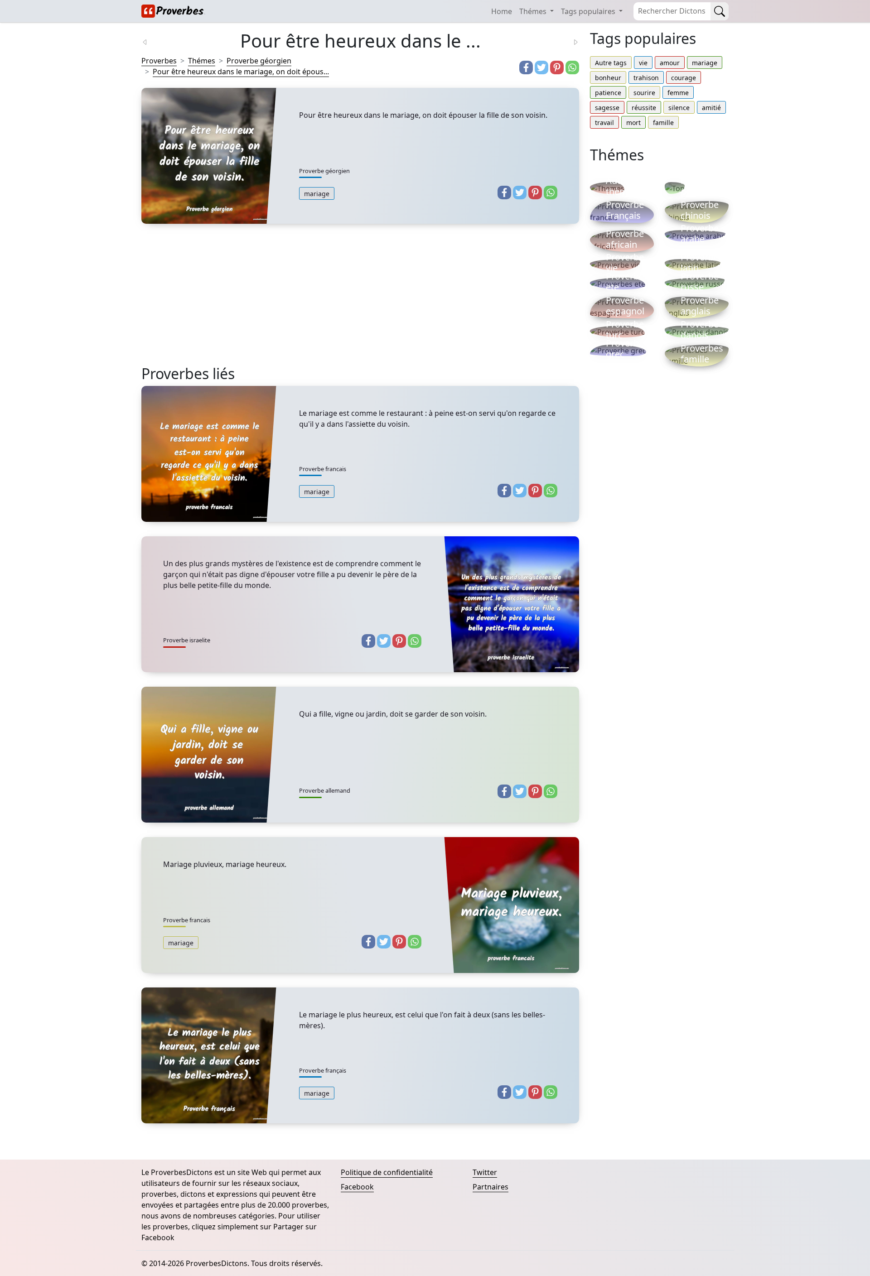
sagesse (607, 107)
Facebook (357, 1187)
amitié (711, 107)
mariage (316, 193)
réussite (644, 107)
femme (678, 92)
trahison (646, 77)
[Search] (719, 11)
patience (608, 92)
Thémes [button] (533, 11)
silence (679, 107)
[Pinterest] (557, 67)
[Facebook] (526, 67)
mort (633, 122)
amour (670, 62)
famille (663, 122)
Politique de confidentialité (387, 1172)
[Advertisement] (360, 301)
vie (643, 62)
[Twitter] (541, 67)
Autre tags (611, 62)
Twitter (485, 1172)
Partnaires (490, 1187)
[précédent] (150, 41)
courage (683, 77)
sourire (644, 92)
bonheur (608, 77)
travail (604, 122)
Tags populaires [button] (589, 11)
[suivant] (570, 41)
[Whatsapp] (572, 67)
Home (501, 11)
